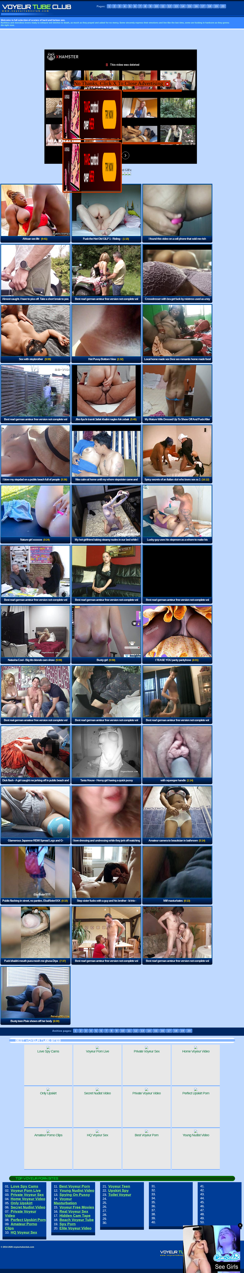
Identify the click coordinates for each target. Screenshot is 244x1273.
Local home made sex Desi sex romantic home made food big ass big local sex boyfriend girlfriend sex (177, 361)
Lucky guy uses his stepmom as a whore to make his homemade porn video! (177, 542)
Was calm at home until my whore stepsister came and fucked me (106, 482)
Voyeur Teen (119, 1186)
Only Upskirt (21, 1203)
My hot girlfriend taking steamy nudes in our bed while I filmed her (106, 542)
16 (196, 6)
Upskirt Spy (118, 1190)
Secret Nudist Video (28, 1207)
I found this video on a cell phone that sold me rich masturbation (177, 241)
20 (222, 6)
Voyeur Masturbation (65, 1201)
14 (182, 6)
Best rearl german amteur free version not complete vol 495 (106, 722)
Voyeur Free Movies (76, 1207)
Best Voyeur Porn (74, 1186)
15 (189, 6)
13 (176, 6)
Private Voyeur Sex (27, 1195)
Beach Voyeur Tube (76, 1220)
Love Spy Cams (24, 1186)
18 (209, 6)
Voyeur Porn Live (26, 1190)
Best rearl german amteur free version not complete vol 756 (177, 963)
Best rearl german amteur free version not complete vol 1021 (177, 602)
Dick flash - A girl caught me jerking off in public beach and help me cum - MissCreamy (35, 783)
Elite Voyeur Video (75, 1228)
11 (162, 6)
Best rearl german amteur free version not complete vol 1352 (35, 422)
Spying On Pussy (74, 1195)
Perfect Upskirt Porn (28, 1220)
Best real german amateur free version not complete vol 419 (35, 722)
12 (169, 6)
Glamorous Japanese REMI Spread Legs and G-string (35, 843)
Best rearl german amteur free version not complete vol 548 (106, 602)
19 (216, 6)
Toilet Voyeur (119, 1195)
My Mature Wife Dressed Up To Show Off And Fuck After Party (177, 422)
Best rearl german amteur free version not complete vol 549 (106, 301)
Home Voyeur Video (28, 1199)
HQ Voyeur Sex (24, 1232)
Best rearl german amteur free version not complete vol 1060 (177, 722)
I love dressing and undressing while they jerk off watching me (106, 843)
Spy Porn (67, 1224)
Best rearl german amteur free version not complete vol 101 (106, 963)
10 (156, 6)
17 (202, 6)
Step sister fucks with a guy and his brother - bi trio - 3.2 (106, 903)
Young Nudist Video (76, 1190)
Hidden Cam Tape (75, 1216)
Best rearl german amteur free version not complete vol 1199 (35, 602)
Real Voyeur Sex (73, 1211)
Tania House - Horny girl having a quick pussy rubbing (106, 783)
